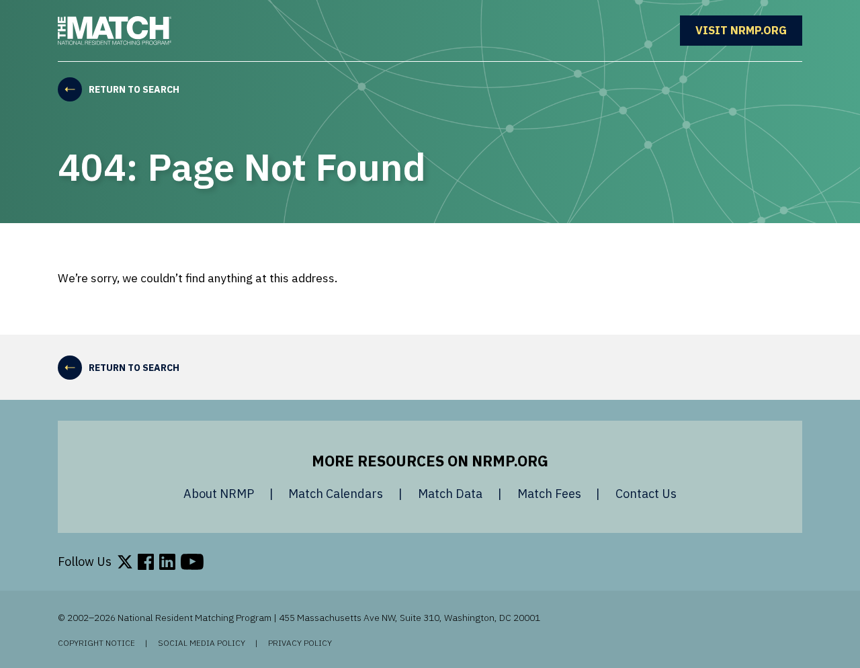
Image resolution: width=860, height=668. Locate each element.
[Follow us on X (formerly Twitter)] (125, 562)
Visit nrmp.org (748, 30)
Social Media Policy (201, 643)
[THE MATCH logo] (114, 30)
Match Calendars (335, 493)
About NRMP (218, 493)
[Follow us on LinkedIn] (167, 562)
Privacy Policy (300, 643)
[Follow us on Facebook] (146, 562)
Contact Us (646, 493)
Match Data (450, 493)
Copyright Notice (96, 643)
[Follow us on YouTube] (192, 562)
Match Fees (549, 493)
